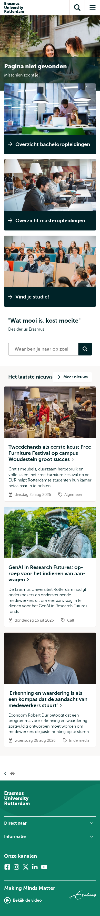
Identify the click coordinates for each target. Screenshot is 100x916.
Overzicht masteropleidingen (50, 221)
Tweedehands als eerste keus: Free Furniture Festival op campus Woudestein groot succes (49, 453)
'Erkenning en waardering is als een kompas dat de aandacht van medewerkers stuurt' (47, 699)
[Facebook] (7, 867)
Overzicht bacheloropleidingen (52, 144)
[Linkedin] (35, 867)
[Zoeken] (85, 349)
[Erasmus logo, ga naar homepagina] (82, 895)
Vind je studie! (32, 297)
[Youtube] (44, 867)
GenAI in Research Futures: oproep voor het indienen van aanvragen (46, 573)
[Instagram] (16, 867)
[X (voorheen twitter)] (26, 867)
